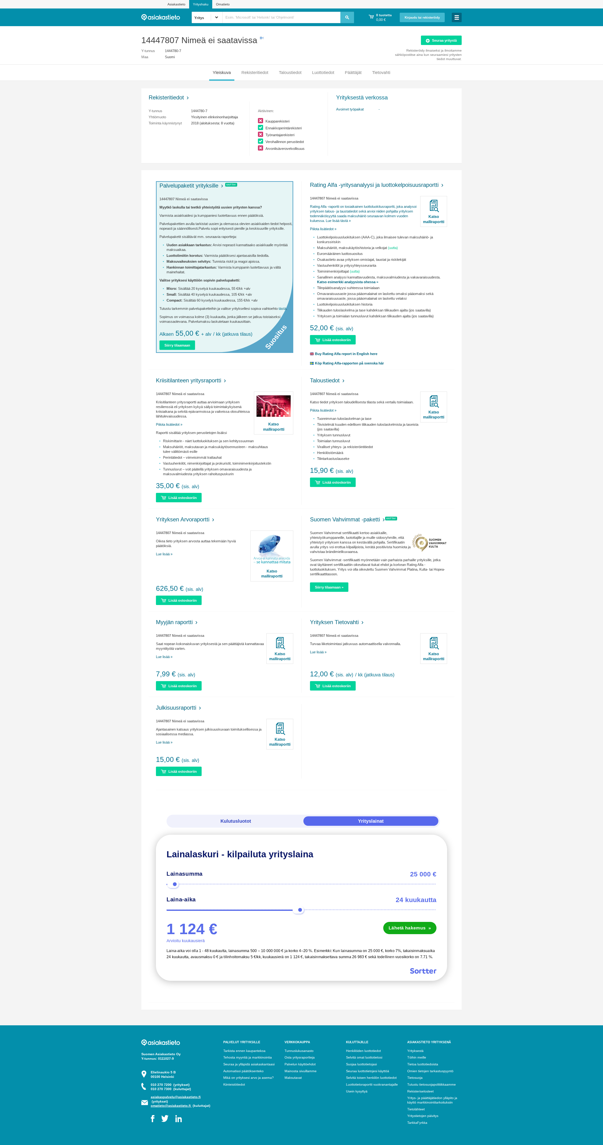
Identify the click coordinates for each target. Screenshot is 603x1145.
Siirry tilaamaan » (329, 587)
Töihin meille (416, 1057)
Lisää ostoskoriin (336, 340)
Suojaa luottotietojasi (361, 1064)
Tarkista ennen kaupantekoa (244, 1051)
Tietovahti (381, 72)
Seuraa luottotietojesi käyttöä (367, 1071)
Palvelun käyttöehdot (300, 1064)
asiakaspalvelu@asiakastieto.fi (176, 1097)
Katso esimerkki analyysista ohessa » (347, 282)
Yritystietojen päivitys (422, 1116)
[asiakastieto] (166, 17)
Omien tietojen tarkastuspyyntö (430, 1071)
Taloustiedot (290, 72)
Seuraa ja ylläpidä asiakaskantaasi (249, 1064)
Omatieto (223, 4)
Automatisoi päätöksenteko (243, 1071)
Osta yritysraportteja (300, 1057)
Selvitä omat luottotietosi (364, 1057)
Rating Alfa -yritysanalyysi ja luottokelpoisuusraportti (374, 185)
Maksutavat (293, 1078)
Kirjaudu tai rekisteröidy (422, 17)
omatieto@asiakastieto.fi (171, 1106)
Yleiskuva (222, 72)
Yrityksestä (415, 1051)
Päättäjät (353, 72)
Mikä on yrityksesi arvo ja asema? (248, 1078)
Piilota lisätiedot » (323, 229)
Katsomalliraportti (433, 219)
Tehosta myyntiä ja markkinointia (247, 1057)
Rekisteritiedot (254, 72)
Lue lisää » (164, 554)
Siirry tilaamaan (177, 345)
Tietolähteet (416, 1109)
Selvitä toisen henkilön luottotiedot (371, 1078)
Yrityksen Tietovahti (334, 622)
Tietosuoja (415, 1078)
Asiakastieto (176, 4)
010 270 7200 (170, 1085)
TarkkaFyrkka (417, 1123)
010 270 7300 (171, 1089)
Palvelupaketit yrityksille (188, 185)
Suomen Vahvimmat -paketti (345, 519)
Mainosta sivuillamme (301, 1071)
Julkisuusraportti (176, 707)
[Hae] (347, 17)
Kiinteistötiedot (234, 1084)
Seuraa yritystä (444, 40)
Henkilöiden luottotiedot (363, 1051)
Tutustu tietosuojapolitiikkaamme (431, 1084)
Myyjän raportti (174, 622)
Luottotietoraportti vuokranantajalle (372, 1084)
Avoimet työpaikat (350, 109)
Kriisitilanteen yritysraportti (188, 380)
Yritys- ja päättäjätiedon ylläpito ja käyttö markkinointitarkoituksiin (432, 1100)
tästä (282, 309)
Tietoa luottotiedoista (422, 1064)
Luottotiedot (323, 72)
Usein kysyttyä (356, 1091)
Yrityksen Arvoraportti (182, 519)
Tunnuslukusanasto (299, 1051)
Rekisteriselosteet (420, 1091)
